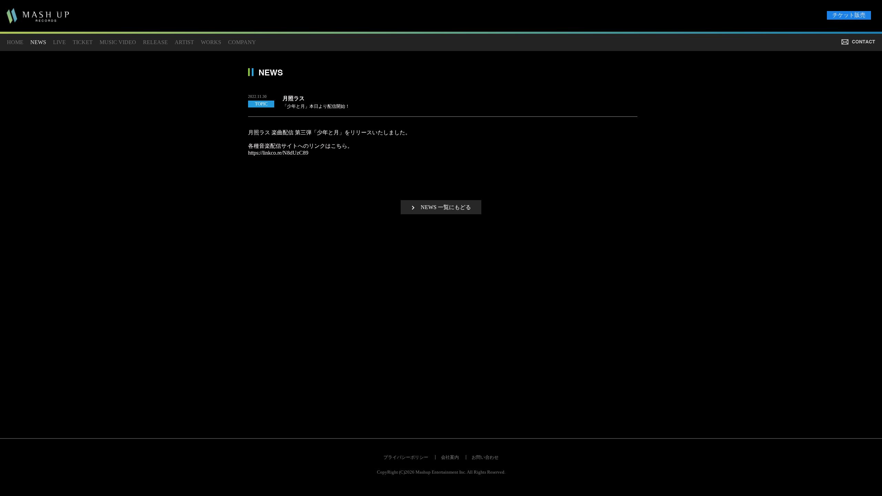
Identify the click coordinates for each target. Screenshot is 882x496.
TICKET (83, 42)
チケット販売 (848, 15)
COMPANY (242, 42)
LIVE (59, 42)
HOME (15, 42)
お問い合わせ (485, 457)
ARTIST (184, 42)
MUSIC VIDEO (118, 42)
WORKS (211, 42)
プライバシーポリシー (405, 457)
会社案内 (450, 457)
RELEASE (155, 42)
